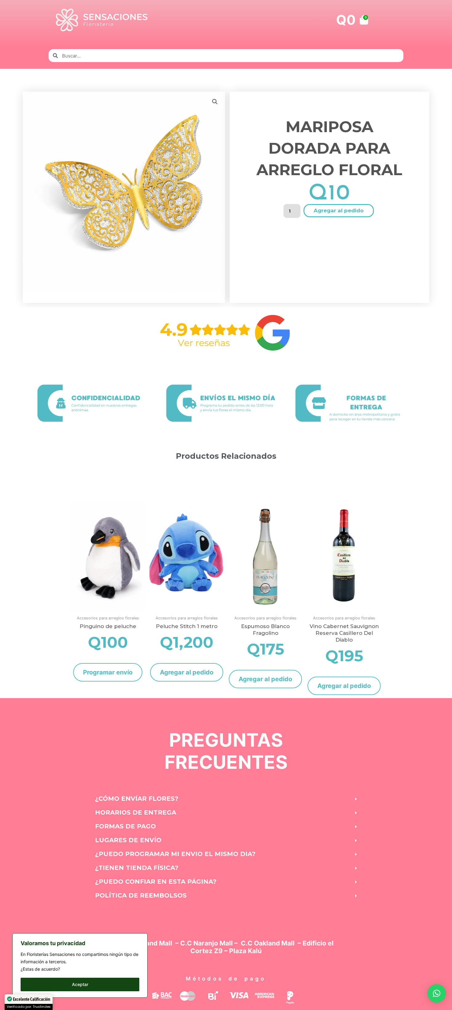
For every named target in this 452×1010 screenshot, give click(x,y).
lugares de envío (128, 840)
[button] (214, 101)
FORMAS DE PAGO (125, 826)
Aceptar (80, 984)
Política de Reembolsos (141, 895)
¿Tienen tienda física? (136, 867)
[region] (80, 965)
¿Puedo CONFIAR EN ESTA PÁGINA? (155, 881)
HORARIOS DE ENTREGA (135, 812)
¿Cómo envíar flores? (136, 798)
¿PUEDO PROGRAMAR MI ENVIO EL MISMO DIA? (175, 854)
